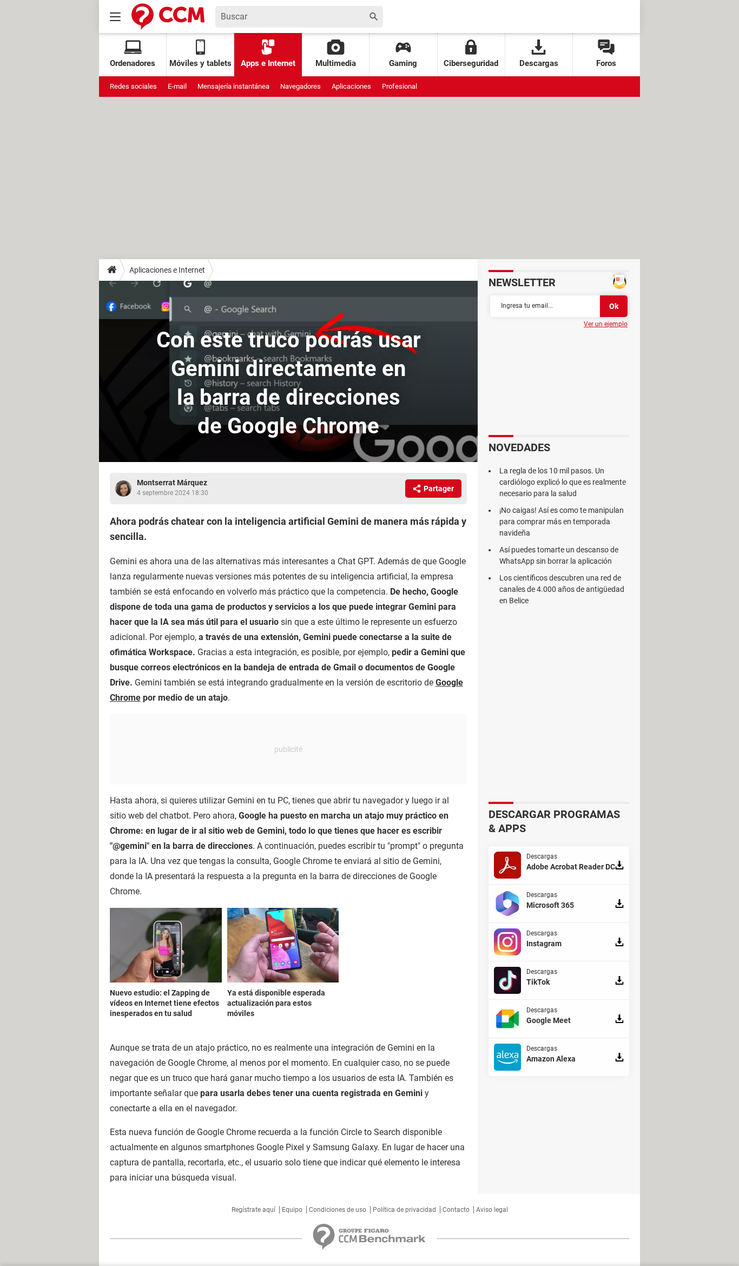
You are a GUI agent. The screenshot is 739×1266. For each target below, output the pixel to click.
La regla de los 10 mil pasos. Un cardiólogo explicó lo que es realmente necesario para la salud (562, 482)
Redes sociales (133, 86)
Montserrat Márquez (172, 482)
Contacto (456, 1210)
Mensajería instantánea (233, 86)
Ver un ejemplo (606, 324)
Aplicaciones (351, 86)
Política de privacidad (404, 1210)
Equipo (292, 1210)
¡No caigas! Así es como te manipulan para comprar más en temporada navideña (561, 521)
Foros (606, 63)
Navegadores (300, 86)
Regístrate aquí (253, 1210)
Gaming (403, 63)
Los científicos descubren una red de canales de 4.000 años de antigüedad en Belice (561, 589)
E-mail (177, 86)
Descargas (538, 63)
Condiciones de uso (337, 1210)
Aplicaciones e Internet (167, 270)
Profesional (399, 86)
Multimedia (335, 63)
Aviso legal (492, 1210)
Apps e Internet (268, 63)
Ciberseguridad (471, 63)
